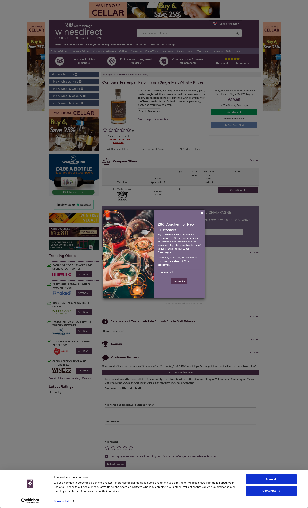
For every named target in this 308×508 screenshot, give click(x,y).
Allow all (271, 479)
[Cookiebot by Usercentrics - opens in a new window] (30, 501)
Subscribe (179, 280)
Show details (62, 500)
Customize (269, 490)
